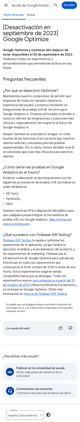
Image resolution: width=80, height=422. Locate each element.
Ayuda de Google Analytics (32, 5)
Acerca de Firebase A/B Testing (45, 294)
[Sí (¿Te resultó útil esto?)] (60, 328)
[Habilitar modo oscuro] (48, 414)
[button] (5, 5)
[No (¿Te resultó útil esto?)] (70, 328)
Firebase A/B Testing (17, 240)
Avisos (31, 14)
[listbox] (25, 415)
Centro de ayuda (13, 14)
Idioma (13, 410)
